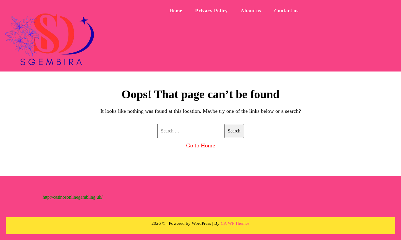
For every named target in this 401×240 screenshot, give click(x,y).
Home (175, 10)
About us (251, 10)
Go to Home (200, 145)
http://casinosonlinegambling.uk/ (72, 197)
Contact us (286, 10)
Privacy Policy (211, 10)
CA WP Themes (235, 223)
